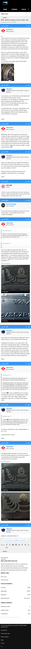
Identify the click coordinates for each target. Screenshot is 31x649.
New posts (4, 14)
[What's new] (28, 9)
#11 (29, 443)
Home (5, 9)
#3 (29, 124)
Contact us (4, 630)
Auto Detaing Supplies (4, 558)
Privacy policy (5, 637)
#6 (29, 200)
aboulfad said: (6, 416)
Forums (14, 9)
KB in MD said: (6, 230)
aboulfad (4, 22)
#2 (29, 85)
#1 (29, 26)
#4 (29, 152)
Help (2, 640)
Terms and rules (5, 633)
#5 (29, 181)
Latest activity (4, 580)
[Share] (26, 26)
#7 (29, 219)
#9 (29, 364)
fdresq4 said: (5, 243)
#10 (28, 405)
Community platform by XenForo (14, 626)
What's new (5, 573)
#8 (29, 327)
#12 (29, 525)
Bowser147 (27, 598)
